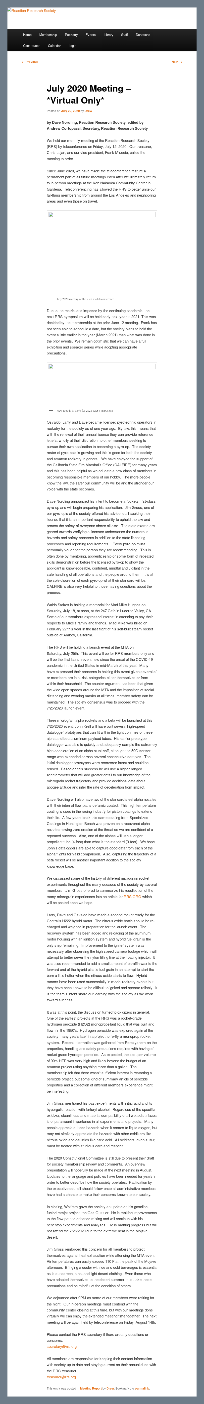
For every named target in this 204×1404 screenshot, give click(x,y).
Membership (48, 34)
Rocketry (71, 34)
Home (27, 34)
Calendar (54, 45)
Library (108, 34)
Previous (30, 61)
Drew (88, 111)
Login (72, 45)
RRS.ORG (132, 896)
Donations (143, 34)
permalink (142, 1388)
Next (177, 61)
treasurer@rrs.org (61, 1376)
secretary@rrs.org (62, 1346)
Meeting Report (91, 1388)
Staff (124, 34)
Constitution (31, 45)
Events (91, 34)
